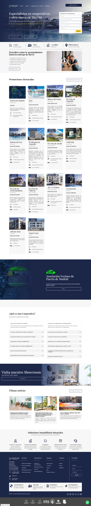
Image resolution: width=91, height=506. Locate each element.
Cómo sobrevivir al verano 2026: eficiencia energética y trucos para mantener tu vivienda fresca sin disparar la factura (44, 414)
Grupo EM (28, 493)
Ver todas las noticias (75, 391)
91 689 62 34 (74, 5)
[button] (87, 502)
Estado (21, 5)
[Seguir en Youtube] (81, 494)
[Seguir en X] (78, 494)
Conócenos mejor (14, 68)
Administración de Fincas (26, 469)
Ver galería (22, 378)
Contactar (30, 36)
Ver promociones (15, 36)
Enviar (78, 31)
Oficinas (60, 465)
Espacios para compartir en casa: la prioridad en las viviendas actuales (19, 413)
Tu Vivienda (46, 5)
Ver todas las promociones (74, 79)
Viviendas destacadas (38, 471)
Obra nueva (36, 469)
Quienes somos (50, 463)
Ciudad (26, 5)
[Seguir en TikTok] (68, 494)
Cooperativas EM (34, 5)
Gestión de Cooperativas (26, 463)
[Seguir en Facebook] (76, 494)
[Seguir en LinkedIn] (73, 494)
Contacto (41, 5)
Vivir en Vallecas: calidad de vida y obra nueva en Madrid (70, 413)
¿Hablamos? (61, 467)
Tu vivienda (49, 465)
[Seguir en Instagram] (70, 494)
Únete (63, 288)
